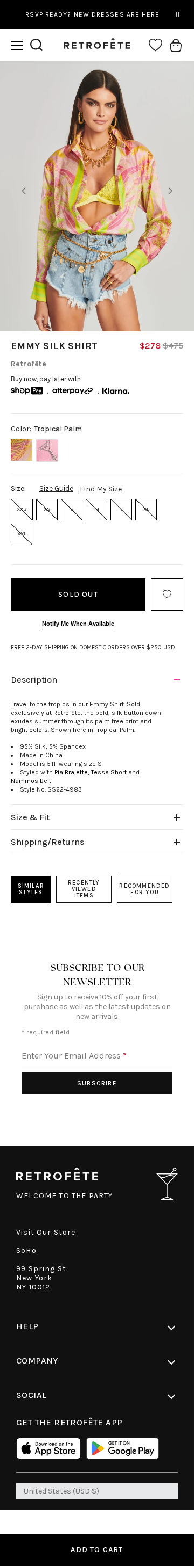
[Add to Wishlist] (167, 594)
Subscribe (97, 1083)
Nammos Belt (31, 781)
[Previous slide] (23, 191)
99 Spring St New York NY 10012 (41, 1278)
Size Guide (56, 488)
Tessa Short (109, 772)
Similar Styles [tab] (31, 889)
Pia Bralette (71, 772)
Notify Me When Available (78, 623)
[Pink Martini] (47, 450)
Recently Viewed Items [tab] (84, 889)
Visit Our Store (46, 1232)
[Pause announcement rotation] (177, 14)
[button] (17, 45)
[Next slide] (170, 191)
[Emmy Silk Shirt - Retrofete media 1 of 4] (97, 196)
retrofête (28, 363)
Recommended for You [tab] (144, 889)
